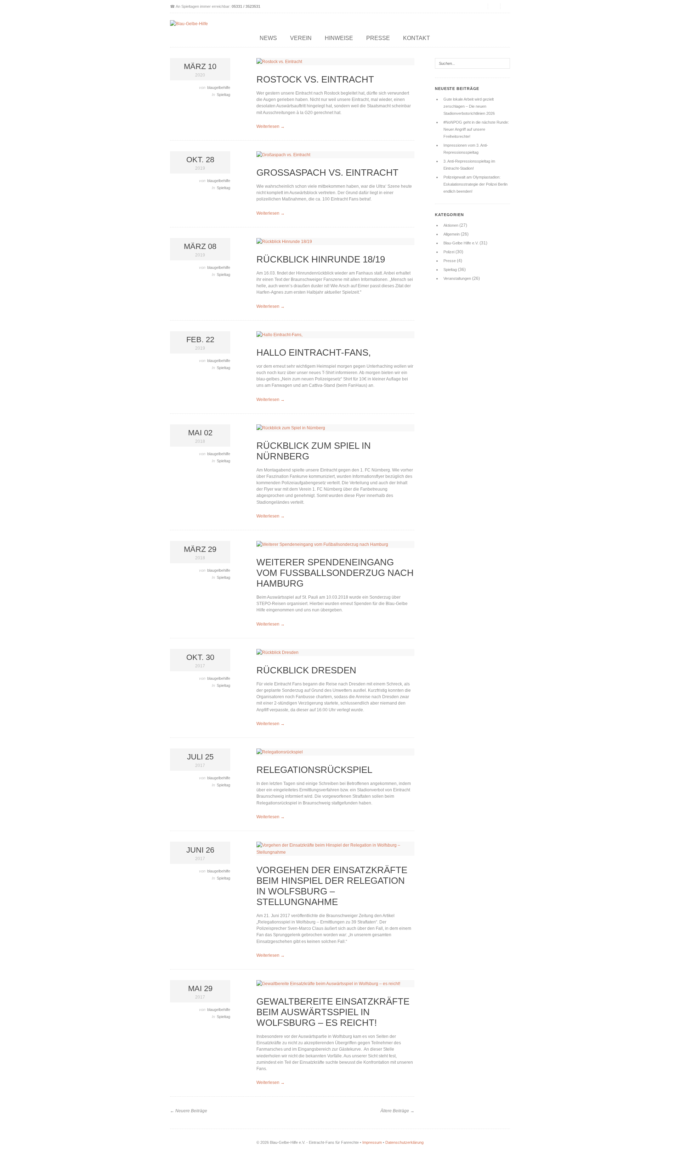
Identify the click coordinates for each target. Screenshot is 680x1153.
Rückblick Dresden (306, 670)
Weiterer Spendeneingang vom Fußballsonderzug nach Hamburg (335, 573)
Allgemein (451, 234)
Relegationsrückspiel (314, 769)
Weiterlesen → (270, 126)
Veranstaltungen (457, 278)
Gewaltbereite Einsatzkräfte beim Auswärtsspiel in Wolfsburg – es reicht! (332, 1012)
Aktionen (450, 225)
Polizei (448, 252)
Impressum (372, 1142)
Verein (301, 38)
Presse (378, 38)
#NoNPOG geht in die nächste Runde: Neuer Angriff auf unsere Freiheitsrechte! (476, 129)
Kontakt (416, 38)
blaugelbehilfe (218, 87)
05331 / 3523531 (246, 6)
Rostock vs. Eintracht (315, 79)
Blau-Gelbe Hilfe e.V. (460, 243)
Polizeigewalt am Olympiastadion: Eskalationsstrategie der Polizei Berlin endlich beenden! (475, 184)
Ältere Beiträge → (397, 1110)
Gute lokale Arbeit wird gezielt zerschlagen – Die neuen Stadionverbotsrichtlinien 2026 (469, 106)
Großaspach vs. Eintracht (327, 172)
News (268, 38)
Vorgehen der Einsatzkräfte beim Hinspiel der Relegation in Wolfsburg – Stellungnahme (331, 886)
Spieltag (223, 94)
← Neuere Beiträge (188, 1110)
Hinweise (339, 38)
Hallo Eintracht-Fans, (313, 352)
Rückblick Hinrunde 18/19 (320, 259)
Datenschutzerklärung (404, 1142)
